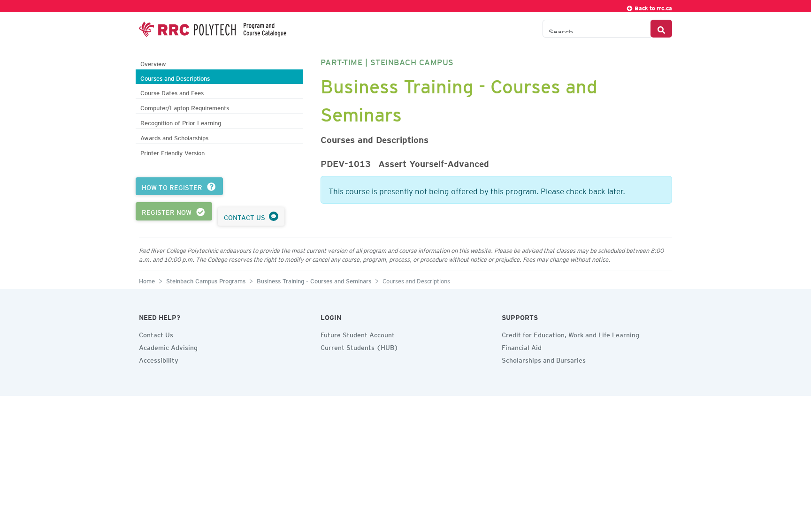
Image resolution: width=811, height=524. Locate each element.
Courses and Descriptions (175, 77)
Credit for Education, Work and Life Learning (570, 333)
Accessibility (158, 359)
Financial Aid (522, 346)
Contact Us (156, 333)
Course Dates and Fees (172, 92)
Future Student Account (358, 333)
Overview (153, 63)
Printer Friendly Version (172, 152)
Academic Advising (168, 346)
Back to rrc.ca (652, 7)
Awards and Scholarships (174, 137)
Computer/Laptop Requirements (184, 107)
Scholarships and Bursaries (544, 359)
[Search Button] (661, 29)
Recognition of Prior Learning (180, 122)
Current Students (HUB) (359, 346)
